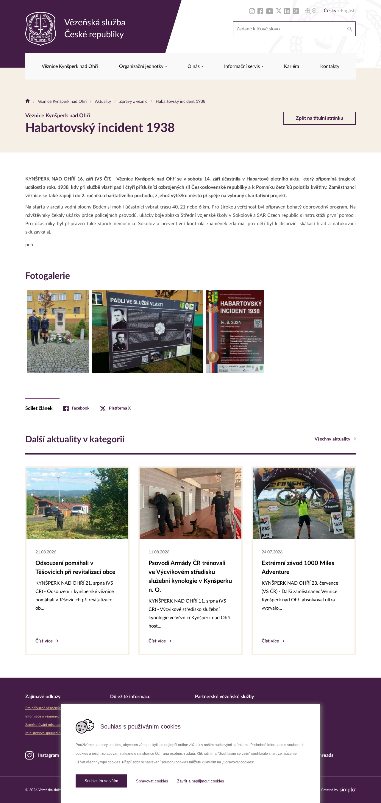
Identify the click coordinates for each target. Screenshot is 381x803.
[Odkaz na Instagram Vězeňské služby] (252, 11)
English (348, 10)
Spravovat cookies (152, 781)
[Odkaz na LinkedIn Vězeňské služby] (287, 11)
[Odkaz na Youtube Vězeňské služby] (269, 11)
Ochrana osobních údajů (175, 753)
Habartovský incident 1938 (179, 101)
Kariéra (291, 66)
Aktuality (102, 101)
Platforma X (120, 408)
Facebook (80, 408)
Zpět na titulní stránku (319, 118)
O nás (194, 66)
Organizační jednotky (142, 66)
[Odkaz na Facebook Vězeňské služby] (260, 11)
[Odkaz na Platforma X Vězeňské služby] (279, 11)
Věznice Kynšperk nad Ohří (70, 66)
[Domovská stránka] (27, 101)
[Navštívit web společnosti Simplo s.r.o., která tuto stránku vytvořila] (348, 790)
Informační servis (242, 66)
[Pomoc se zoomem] (311, 11)
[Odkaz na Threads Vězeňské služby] (296, 11)
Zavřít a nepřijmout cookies (200, 781)
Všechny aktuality (332, 439)
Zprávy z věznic (132, 101)
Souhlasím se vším (101, 781)
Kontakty (329, 66)
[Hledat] (350, 28)
